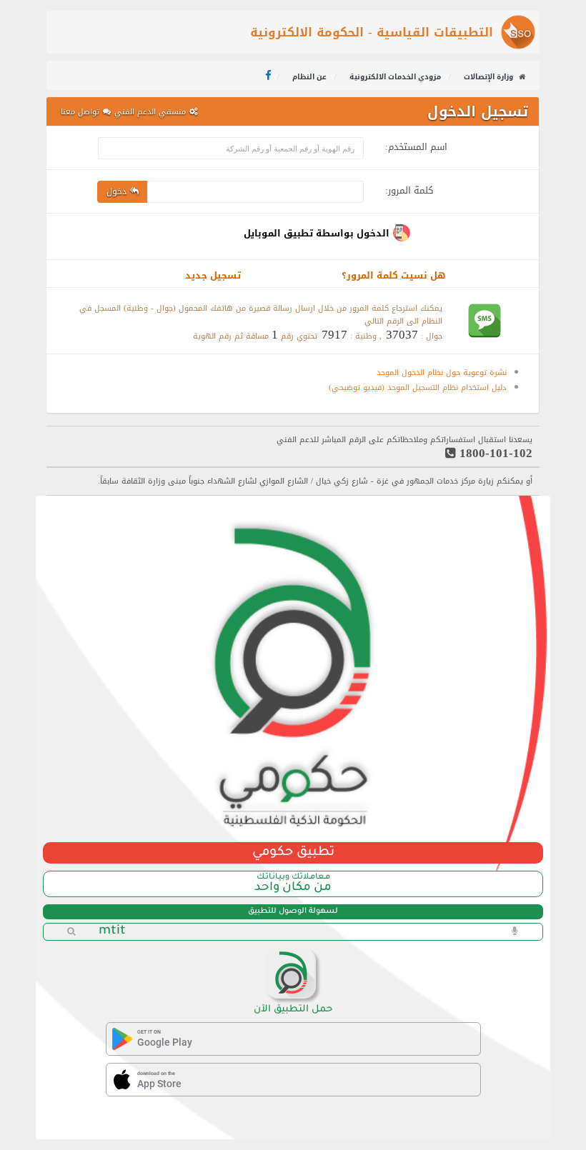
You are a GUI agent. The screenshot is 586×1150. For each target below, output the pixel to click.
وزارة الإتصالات (488, 77)
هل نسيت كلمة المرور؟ (394, 275)
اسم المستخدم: (416, 144)
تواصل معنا (80, 111)
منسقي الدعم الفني (150, 111)
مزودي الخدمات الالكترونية (396, 77)
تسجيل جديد (213, 275)
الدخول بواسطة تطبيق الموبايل (316, 233)
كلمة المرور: (409, 188)
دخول (116, 191)
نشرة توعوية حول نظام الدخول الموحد (442, 372)
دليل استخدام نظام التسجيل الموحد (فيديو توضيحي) (418, 387)
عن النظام (310, 77)
